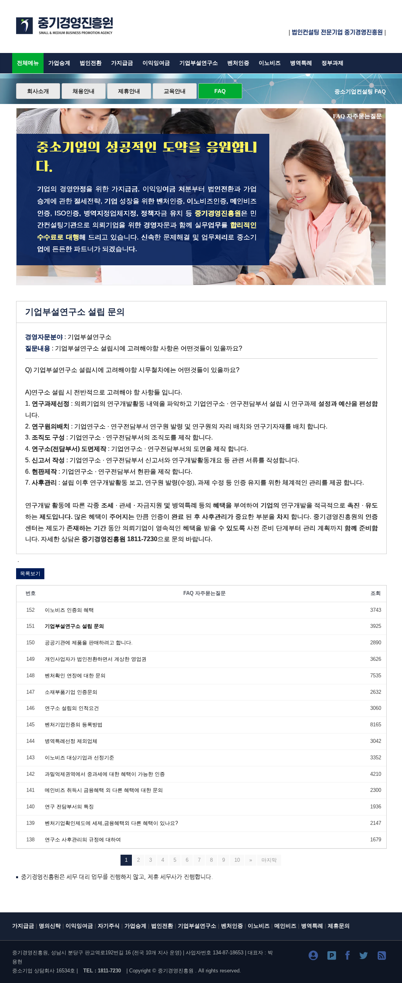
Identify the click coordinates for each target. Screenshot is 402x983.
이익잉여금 (156, 63)
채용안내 (84, 91)
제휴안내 (129, 91)
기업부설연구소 (198, 63)
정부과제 (333, 63)
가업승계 (59, 63)
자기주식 (109, 926)
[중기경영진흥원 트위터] (363, 957)
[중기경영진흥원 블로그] (313, 957)
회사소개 (38, 91)
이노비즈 (270, 63)
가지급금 (122, 63)
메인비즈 (285, 926)
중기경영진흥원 (176, 971)
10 (237, 860)
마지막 (269, 860)
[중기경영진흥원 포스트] (331, 957)
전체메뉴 (28, 63)
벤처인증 (238, 63)
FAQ (220, 91)
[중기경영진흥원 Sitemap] (382, 957)
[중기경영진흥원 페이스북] (348, 957)
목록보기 (30, 573)
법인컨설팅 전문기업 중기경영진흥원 (337, 32)
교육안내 (175, 91)
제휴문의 (339, 926)
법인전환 (91, 63)
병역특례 (301, 63)
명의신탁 (50, 926)
